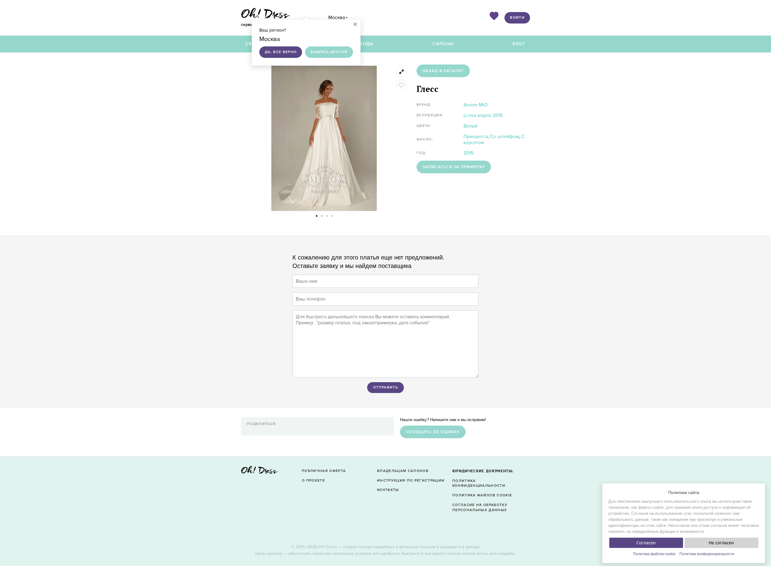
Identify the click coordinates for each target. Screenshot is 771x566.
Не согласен (721, 543)
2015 (468, 153)
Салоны (443, 43)
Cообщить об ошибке (433, 431)
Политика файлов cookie (654, 554)
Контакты (388, 490)
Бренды (364, 43)
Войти (517, 17)
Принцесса (476, 137)
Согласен (646, 543)
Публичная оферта (324, 471)
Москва (336, 17)
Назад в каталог (443, 70)
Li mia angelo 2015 (483, 115)
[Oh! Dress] (259, 472)
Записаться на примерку (454, 167)
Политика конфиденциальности (706, 554)
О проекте (313, 480)
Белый (471, 126)
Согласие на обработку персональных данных (479, 507)
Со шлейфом (504, 137)
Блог (519, 43)
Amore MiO (476, 105)
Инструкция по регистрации (411, 480)
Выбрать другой (329, 52)
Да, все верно (281, 52)
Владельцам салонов (403, 471)
